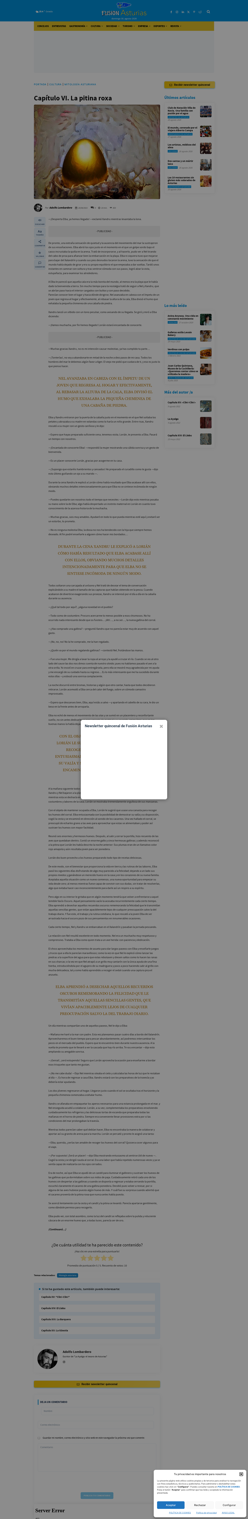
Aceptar (171, 1505)
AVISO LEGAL (228, 1512)
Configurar (229, 1505)
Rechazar (200, 1505)
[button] (241, 1474)
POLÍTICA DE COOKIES (180, 1512)
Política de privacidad (206, 1512)
